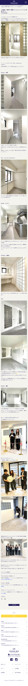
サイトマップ (17, 664)
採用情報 (3, 672)
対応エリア (3, 664)
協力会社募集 (17, 672)
